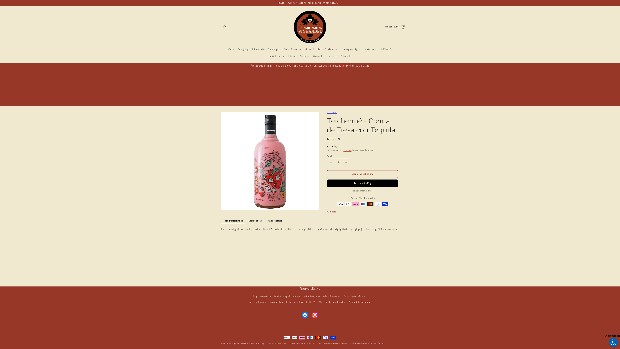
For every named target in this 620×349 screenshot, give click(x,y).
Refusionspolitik (294, 302)
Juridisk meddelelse (335, 302)
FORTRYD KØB (314, 302)
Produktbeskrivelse (233, 221)
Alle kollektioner (331, 296)
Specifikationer (255, 221)
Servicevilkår (276, 302)
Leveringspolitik (340, 343)
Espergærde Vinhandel (239, 343)
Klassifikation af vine (354, 296)
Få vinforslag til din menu (287, 296)
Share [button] (333, 212)
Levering (347, 150)
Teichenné (332, 113)
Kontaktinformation (378, 343)
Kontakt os (265, 296)
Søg (255, 296)
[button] (224, 27)
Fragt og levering (257, 302)
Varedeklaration (275, 221)
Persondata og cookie (359, 302)
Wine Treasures (312, 296)
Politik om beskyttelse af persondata (299, 343)
